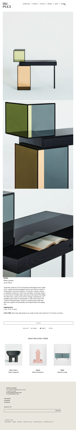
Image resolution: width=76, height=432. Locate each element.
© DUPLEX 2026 (9, 420)
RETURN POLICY (38, 421)
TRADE (14, 421)
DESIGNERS (8, 421)
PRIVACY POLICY (27, 421)
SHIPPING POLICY (49, 421)
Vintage (19, 421)
